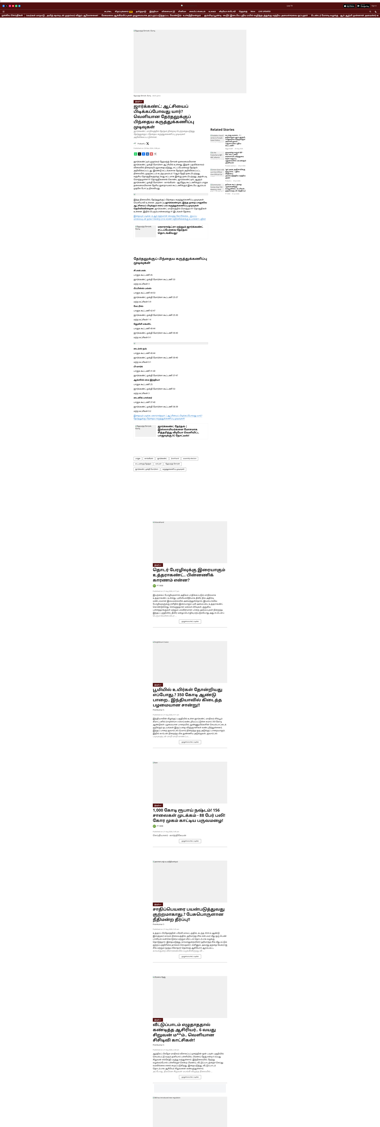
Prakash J (141, 144)
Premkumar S (158, 710)
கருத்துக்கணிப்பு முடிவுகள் (173, 469)
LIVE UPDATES (264, 12)
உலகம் (212, 12)
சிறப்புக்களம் (122, 12)
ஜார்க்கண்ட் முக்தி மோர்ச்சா (146, 469)
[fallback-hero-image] (217, 138)
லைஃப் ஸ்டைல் (197, 12)
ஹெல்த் (243, 12)
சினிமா (182, 12)
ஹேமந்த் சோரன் (172, 464)
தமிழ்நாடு (141, 12)
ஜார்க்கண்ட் (162, 459)
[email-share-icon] (151, 155)
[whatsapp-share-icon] (135, 155)
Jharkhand (175, 459)
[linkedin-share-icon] (147, 155)
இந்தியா (153, 12)
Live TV (290, 6)
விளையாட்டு (168, 12)
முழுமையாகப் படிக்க (190, 622)
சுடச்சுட (108, 12)
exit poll (158, 464)
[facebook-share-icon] (143, 155)
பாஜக (137, 459)
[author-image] (135, 143)
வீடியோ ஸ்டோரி (227, 12)
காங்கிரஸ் (148, 459)
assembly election (189, 459)
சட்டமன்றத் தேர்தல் (143, 464)
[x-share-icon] (139, 155)
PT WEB (160, 586)
